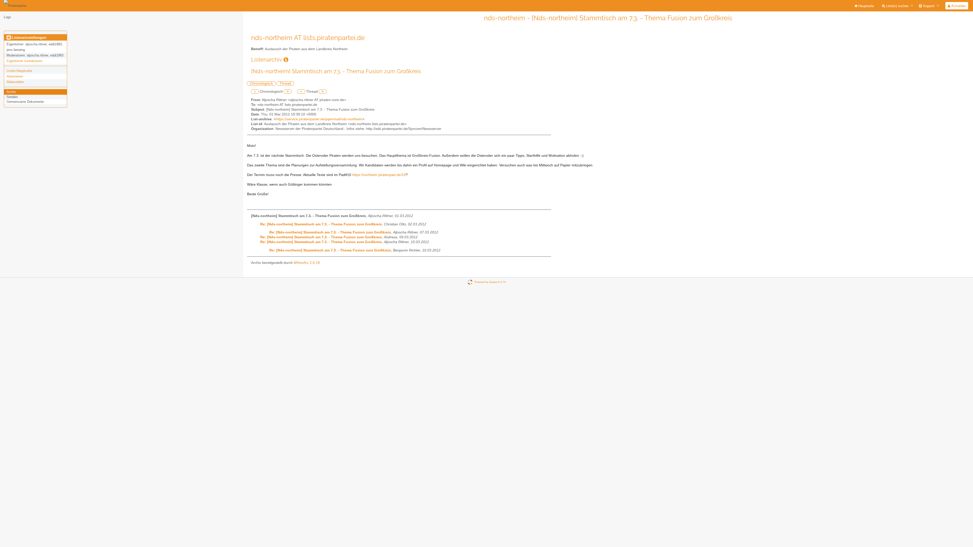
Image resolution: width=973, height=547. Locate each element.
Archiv (11, 92)
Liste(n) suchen (897, 5)
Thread (285, 83)
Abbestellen (15, 82)
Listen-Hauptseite (19, 71)
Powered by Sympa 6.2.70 (490, 281)
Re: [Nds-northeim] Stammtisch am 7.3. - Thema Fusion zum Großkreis (321, 224)
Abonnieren (15, 76)
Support (928, 5)
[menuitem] (864, 5)
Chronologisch (261, 83)
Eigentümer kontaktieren (24, 61)
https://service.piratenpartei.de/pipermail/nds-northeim (319, 119)
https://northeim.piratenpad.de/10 (379, 175)
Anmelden (958, 5)
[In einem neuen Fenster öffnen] (286, 59)
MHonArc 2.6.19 (307, 263)
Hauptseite (865, 5)
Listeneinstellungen (28, 37)
